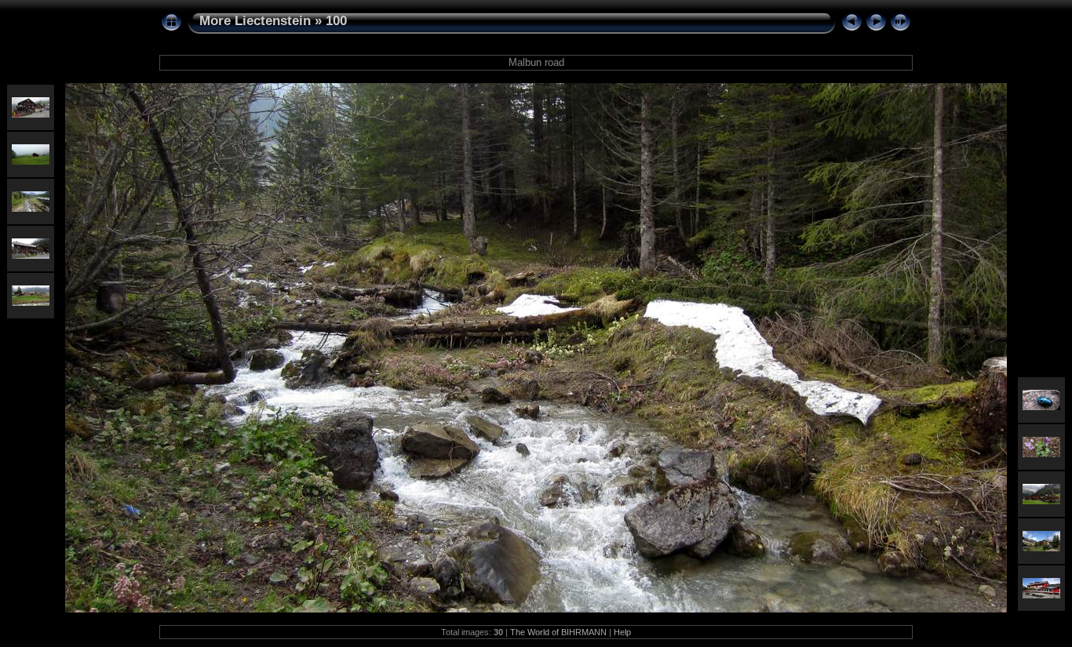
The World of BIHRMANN (558, 632)
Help (622, 632)
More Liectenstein (255, 20)
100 (336, 20)
